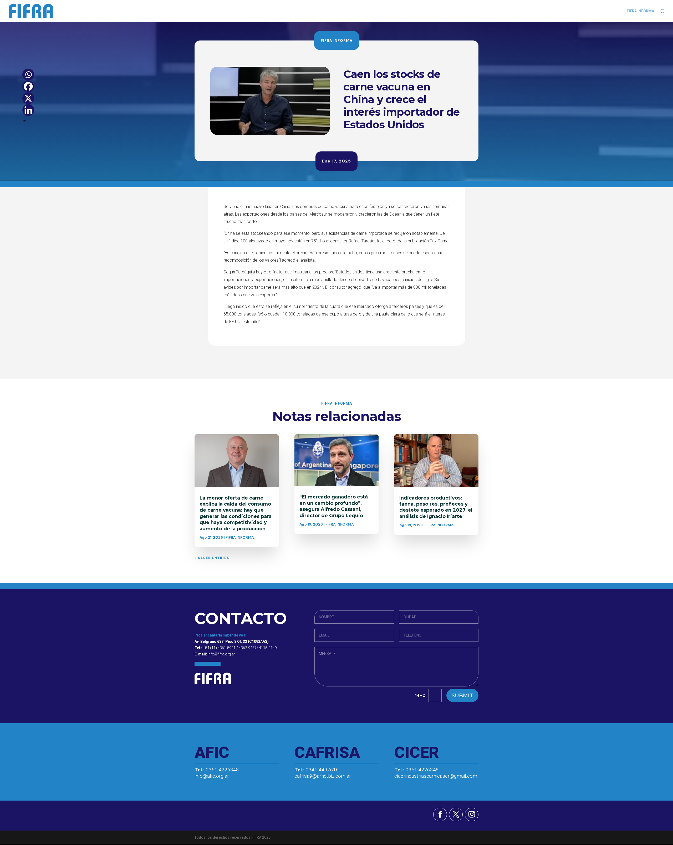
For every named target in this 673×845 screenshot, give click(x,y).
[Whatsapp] (28, 74)
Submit (462, 695)
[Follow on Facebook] (440, 814)
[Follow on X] (456, 814)
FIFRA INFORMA (640, 11)
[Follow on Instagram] (471, 814)
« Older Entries (212, 558)
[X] (28, 98)
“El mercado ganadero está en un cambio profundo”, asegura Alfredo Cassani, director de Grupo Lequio (333, 506)
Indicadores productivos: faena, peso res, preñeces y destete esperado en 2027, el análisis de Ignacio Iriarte (435, 507)
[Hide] (24, 121)
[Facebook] (28, 86)
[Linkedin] (28, 110)
